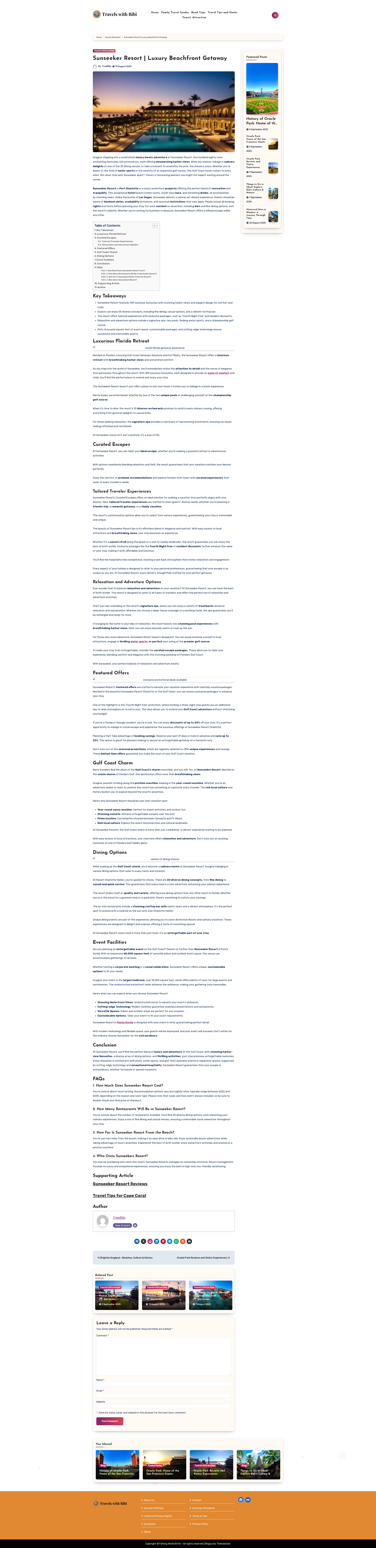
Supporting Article (108, 283)
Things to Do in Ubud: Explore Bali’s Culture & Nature (255, 1474)
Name (100, 1380)
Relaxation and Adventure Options (120, 244)
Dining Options (105, 256)
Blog (103, 1465)
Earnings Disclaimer (203, 1508)
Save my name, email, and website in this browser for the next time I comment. (142, 1412)
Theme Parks (155, 1465)
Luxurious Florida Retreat (111, 234)
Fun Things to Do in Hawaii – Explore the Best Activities (210, 1295)
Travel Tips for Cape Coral (119, 1195)
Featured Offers (106, 248)
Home (155, 12)
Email (100, 1390)
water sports (138, 641)
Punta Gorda (125, 1022)
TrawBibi (106, 66)
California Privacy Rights (158, 1516)
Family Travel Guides (175, 12)
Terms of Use (199, 1516)
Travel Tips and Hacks (222, 12)
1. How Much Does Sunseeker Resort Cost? (125, 270)
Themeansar (223, 1543)
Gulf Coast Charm (107, 252)
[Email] (135, 1225)
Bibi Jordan (110, 1299)
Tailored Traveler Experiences (117, 241)
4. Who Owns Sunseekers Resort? (121, 280)
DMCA (147, 1532)
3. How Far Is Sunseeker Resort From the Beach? (128, 277)
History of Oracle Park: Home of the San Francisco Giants (116, 1474)
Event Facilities (105, 259)
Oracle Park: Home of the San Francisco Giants (256, 139)
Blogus (209, 1543)
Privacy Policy (200, 1524)
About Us (149, 1500)
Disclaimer (150, 1524)
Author (102, 287)
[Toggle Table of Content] (153, 225)
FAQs (100, 267)
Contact (197, 1500)
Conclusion (103, 263)
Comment (102, 1335)
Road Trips (198, 12)
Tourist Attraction (194, 17)
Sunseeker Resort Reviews (120, 1183)
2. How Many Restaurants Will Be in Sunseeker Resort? (131, 274)
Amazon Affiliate (153, 1508)
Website (100, 1401)
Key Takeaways (105, 230)
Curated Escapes (106, 237)
